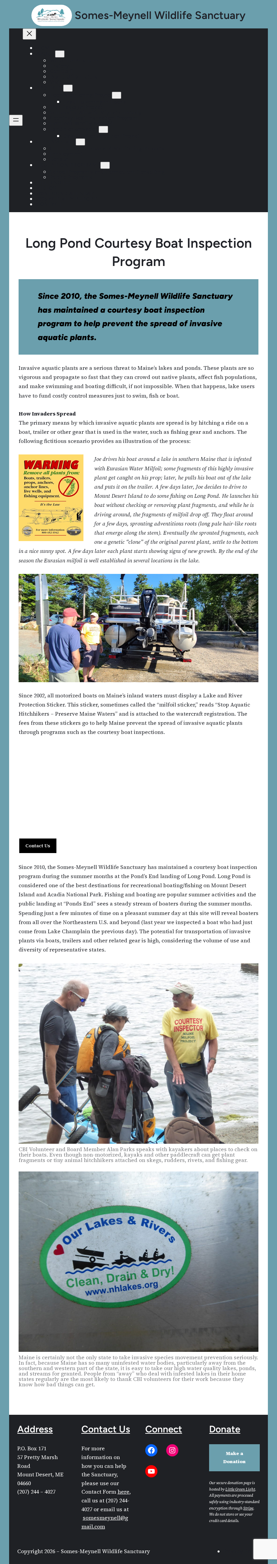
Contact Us (37, 845)
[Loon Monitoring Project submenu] (116, 95)
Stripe (248, 1508)
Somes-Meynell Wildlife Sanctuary (160, 15)
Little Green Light (240, 1489)
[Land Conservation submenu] (103, 129)
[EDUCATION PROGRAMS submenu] (105, 165)
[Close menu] (29, 34)
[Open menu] (16, 120)
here (123, 1491)
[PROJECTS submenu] (68, 88)
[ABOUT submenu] (60, 54)
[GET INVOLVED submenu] (80, 142)
